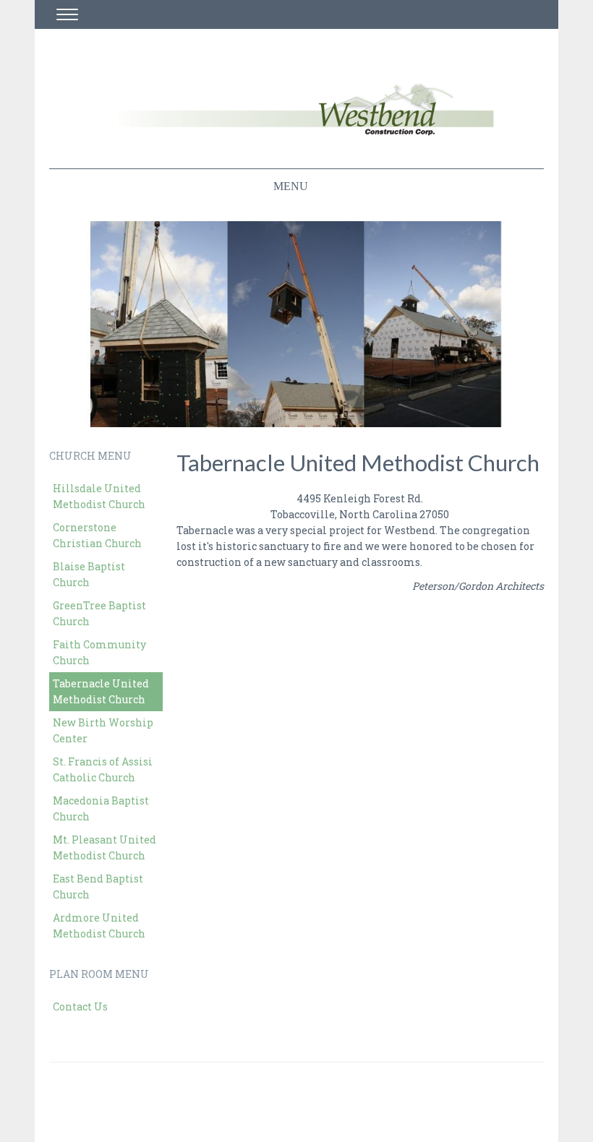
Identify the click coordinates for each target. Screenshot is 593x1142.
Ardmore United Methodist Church (99, 925)
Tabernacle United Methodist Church (101, 691)
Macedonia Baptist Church (101, 808)
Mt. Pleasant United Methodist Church (104, 847)
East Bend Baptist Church (98, 886)
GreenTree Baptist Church (99, 613)
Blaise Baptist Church (89, 574)
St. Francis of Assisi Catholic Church (103, 769)
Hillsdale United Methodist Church (99, 496)
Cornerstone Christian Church (97, 535)
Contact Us (80, 1006)
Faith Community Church (99, 652)
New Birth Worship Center (103, 730)
